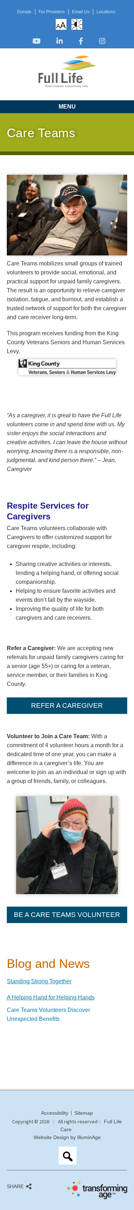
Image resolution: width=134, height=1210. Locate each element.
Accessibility (54, 1113)
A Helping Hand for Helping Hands (51, 997)
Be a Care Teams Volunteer (67, 914)
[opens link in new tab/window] (36, 42)
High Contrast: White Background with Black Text (76, 24)
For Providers (52, 11)
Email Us (80, 11)
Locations (105, 11)
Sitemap (83, 1113)
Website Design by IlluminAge (67, 1137)
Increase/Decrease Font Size (61, 25)
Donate (24, 11)
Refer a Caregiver (67, 705)
